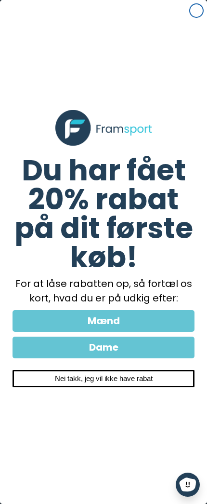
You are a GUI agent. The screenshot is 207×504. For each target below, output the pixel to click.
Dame (103, 347)
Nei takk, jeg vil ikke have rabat (104, 378)
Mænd (104, 320)
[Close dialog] (196, 10)
